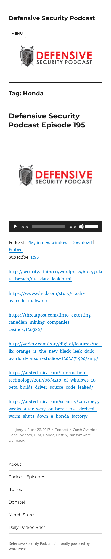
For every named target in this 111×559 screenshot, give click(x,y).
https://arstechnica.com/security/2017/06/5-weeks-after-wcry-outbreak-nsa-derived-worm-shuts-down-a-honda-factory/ (55, 409)
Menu (17, 33)
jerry (19, 429)
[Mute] (81, 226)
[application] (55, 226)
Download (81, 242)
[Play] (15, 226)
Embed (16, 249)
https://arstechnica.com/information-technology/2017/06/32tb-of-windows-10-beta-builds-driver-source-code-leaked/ (53, 380)
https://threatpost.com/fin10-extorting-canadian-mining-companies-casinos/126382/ (51, 322)
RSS (35, 257)
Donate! (17, 502)
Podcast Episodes (27, 476)
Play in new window (47, 242)
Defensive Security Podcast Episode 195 (47, 120)
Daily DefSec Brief (27, 527)
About (15, 464)
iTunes (15, 489)
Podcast (61, 429)
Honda (48, 435)
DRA (37, 435)
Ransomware (80, 435)
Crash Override (85, 429)
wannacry (17, 440)
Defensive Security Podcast (52, 18)
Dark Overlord (20, 435)
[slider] (92, 226)
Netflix (61, 435)
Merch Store (21, 514)
